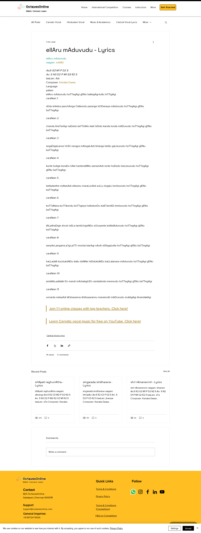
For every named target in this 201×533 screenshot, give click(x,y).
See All (166, 371)
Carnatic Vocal (53, 22)
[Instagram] (140, 492)
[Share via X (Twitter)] (54, 345)
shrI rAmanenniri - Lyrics (146, 382)
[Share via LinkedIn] (61, 345)
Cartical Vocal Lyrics (126, 22)
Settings (174, 528)
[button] (168, 7)
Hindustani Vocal (75, 22)
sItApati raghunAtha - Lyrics (49, 383)
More (145, 22)
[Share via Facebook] (47, 345)
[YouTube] (162, 492)
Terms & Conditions (106, 489)
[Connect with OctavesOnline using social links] (133, 492)
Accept (188, 528)
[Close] (197, 528)
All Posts (35, 22)
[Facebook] (148, 492)
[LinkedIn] (155, 492)
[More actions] (153, 42)
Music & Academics (100, 22)
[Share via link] (69, 345)
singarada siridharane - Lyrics (97, 383)
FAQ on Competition (106, 515)
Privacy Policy (103, 496)
